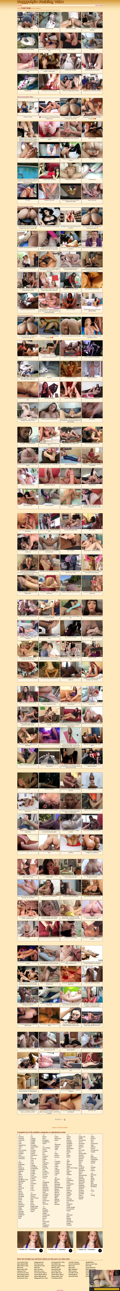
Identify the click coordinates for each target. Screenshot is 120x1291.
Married (57, 1182)
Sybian (81, 1198)
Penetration (70, 1184)
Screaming (82, 1140)
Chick (32, 1148)
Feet (44, 1154)
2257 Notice (60, 1290)
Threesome (94, 1143)
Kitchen (57, 1155)
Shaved (81, 1155)
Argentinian (22, 1145)
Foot (44, 1169)
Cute (31, 1188)
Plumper (69, 1194)
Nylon (68, 1157)
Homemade (46, 1215)
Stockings (82, 1182)
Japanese (58, 1144)
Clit (31, 1157)
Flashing (45, 1168)
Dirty (31, 1203)
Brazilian (21, 1206)
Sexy (80, 1152)
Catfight (32, 1140)
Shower (81, 1158)
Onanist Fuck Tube (23, 1272)
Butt (19, 1218)
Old (68, 1163)
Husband (45, 1226)
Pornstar (69, 1199)
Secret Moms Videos (57, 1274)
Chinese (33, 1150)
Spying (81, 1177)
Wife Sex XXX (55, 1267)
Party (68, 1182)
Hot (44, 1220)
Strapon (81, 1183)
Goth (44, 1192)
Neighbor (69, 1143)
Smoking (81, 1167)
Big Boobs (21, 1181)
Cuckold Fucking (74, 1262)
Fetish (44, 1158)
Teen (92, 1140)
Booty (20, 1199)
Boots (20, 1198)
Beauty (20, 1178)
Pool (68, 1197)
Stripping (81, 1185)
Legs (56, 1168)
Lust (56, 1175)
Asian (20, 1147)
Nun (68, 1153)
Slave (80, 1162)
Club (31, 1160)
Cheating (33, 1145)
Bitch (20, 1189)
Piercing (69, 1190)
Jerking (57, 1146)
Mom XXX (88, 1265)
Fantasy (45, 1151)
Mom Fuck (72, 1265)
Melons (57, 1192)
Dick (31, 1199)
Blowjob (21, 1194)
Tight (92, 1145)
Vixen (92, 1169)
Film (44, 1161)
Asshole (21, 1152)
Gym (44, 1202)
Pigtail (69, 1192)
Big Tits (20, 1183)
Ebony (45, 1137)
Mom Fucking (38, 1269)
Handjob (45, 1210)
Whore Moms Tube (22, 1265)
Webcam (93, 1175)
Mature (57, 1189)
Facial (44, 1149)
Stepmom (82, 1180)
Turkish (93, 1152)
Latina (56, 1166)
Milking (57, 1199)
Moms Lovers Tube (91, 1264)
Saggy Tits (82, 1137)
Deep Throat (34, 1198)
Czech (32, 1190)
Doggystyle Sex (39, 1262)
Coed (32, 1163)
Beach (20, 1176)
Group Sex (46, 1200)
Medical (57, 1191)
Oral (68, 1169)
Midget (57, 1196)
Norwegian (70, 1148)
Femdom (45, 1156)
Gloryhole (46, 1189)
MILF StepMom (73, 1269)
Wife (92, 1181)
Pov (68, 1202)
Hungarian (46, 1225)
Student (81, 1188)
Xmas (92, 1191)
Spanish (81, 1168)
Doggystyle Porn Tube (41, 1278)
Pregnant (69, 1204)
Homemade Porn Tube (58, 1262)
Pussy (68, 1210)
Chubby (32, 1152)
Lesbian (57, 1170)
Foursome (46, 1173)
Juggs (56, 1148)
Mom (56, 1202)
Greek (44, 1199)
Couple (32, 1172)
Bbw (19, 1173)
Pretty (68, 1205)
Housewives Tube (22, 1278)
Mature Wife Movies (40, 1276)
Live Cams (98, 5)
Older (68, 1166)
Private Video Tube (57, 1276)
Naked (69, 1137)
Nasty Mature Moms (23, 1274)
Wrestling (94, 1186)
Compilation (34, 1168)
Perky (68, 1187)
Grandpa (45, 1195)
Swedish (81, 1193)
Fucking (45, 1176)
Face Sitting (46, 1148)
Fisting (45, 1166)
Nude (68, 1150)
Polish (69, 1195)
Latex (56, 1165)
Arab (19, 1143)
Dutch (32, 1211)
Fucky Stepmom (90, 1267)
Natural (69, 1140)
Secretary (82, 1143)
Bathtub (20, 1171)
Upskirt (93, 1163)
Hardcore (45, 1211)
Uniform (93, 1161)
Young (93, 1195)
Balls (20, 1166)
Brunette (21, 1211)
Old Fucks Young (72, 1168)
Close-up (33, 1158)
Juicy (56, 1149)
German (45, 1185)
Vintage (93, 1167)
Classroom (33, 1155)
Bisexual (21, 1188)
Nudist (69, 1152)
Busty (20, 1216)
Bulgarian (21, 1214)
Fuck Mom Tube (73, 1272)
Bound (20, 1203)
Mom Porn (20, 1267)
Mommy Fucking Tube (58, 1265)
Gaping (45, 1184)
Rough (69, 1223)
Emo (44, 1138)
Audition (21, 1153)
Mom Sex (37, 1267)
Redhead (69, 1215)
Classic (32, 1153)
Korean (57, 1157)
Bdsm (20, 1174)
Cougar (32, 1170)
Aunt (19, 1155)
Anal (19, 1142)
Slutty (80, 1165)
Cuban (32, 1178)
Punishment (70, 1209)
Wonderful (94, 1185)
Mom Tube (72, 1267)
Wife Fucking (73, 1271)
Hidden (45, 1213)
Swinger (81, 1197)
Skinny (81, 1160)
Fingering (45, 1163)
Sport (80, 1173)
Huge (44, 1223)
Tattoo (92, 1137)
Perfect (69, 1185)
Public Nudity (71, 1207)
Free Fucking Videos (40, 1272)
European (46, 1140)
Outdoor (69, 1174)
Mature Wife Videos (23, 1276)
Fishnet (45, 1164)
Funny (44, 1178)
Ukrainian (94, 1158)
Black (20, 1191)
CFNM (32, 1143)
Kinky (56, 1154)
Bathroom (21, 1169)
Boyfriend (21, 1204)
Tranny (93, 1148)
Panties (69, 1179)
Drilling (32, 1209)
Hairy (44, 1208)
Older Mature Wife (22, 1264)
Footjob (45, 1171)
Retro (68, 1216)
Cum (31, 1182)
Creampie (33, 1177)
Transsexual (94, 1150)
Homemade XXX (56, 1269)
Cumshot (33, 1183)
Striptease (82, 1187)
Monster (57, 1204)
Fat (44, 1153)
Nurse (68, 1155)
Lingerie (57, 1173)
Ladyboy (57, 1163)
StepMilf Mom (90, 1262)
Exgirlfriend (46, 1142)
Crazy (32, 1175)
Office (68, 1161)
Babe (20, 1163)
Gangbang (46, 1182)
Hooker (45, 1216)
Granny (45, 1197)
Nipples (69, 1147)
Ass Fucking (22, 1150)
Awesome (21, 1158)
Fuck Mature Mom (56, 1278)
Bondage (21, 1196)
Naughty (69, 1142)
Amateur (21, 1137)
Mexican (57, 1194)
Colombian (33, 1167)
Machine (57, 1179)
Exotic (44, 1143)
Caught (32, 1142)
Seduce (81, 1145)
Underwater (94, 1159)
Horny (44, 1218)
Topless (93, 1147)
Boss (20, 1201)
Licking (57, 1171)
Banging (21, 1168)
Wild (92, 1183)
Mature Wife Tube (56, 1272)
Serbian (81, 1147)
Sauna (81, 1138)
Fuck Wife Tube (56, 1264)
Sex (80, 1148)
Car (31, 1137)
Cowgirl (32, 1173)
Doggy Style (34, 1206)
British (20, 1209)
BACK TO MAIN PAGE (60, 1127)
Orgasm (69, 1171)
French (45, 1174)
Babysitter (21, 1164)
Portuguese (70, 1200)
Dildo (32, 1201)
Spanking (82, 1170)
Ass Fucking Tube (22, 1262)
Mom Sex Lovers (39, 1271)
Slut (80, 1163)
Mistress (57, 1201)
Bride (20, 1208)
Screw (81, 1142)
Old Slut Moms (73, 1274)
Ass (19, 1148)
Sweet (81, 1195)
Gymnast (45, 1204)
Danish (32, 1196)
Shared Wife (82, 1153)
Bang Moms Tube (39, 1265)
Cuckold (33, 1180)
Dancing (33, 1194)
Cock (32, 1162)
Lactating (57, 1161)
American (21, 1140)
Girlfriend (45, 1187)
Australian (21, 1157)
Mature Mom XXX (22, 1269)
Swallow (81, 1192)
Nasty (68, 1138)
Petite (68, 1189)
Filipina (45, 1159)
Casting (32, 1138)
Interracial (58, 1138)
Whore (93, 1180)
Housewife (46, 1221)
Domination (34, 1208)
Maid (56, 1181)
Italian (56, 1140)
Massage (57, 1184)
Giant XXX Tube (73, 1276)
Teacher (93, 1138)
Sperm (81, 1172)
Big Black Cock (23, 1179)
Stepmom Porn (21, 1271)
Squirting (81, 1178)
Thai (92, 1142)
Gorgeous (46, 1190)
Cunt (31, 1185)
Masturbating (59, 1187)
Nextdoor (69, 1145)
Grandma (45, 1194)
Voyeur (93, 1170)
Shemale (81, 1157)
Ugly (92, 1156)
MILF (56, 1197)
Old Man (69, 1164)
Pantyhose (70, 1180)
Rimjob (69, 1220)
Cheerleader (34, 1147)
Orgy (68, 1173)
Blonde (20, 1193)
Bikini (20, 1186)
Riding (69, 1218)
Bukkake (21, 1213)
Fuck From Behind (74, 1264)
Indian (56, 1137)
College (32, 1165)
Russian (69, 1225)
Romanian (70, 1221)
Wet (92, 1176)
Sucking (81, 1190)
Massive (57, 1186)
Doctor (32, 1204)
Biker (20, 1184)
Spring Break (83, 1175)
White (92, 1178)
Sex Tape (82, 1150)
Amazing (21, 1138)
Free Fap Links (38, 1264)
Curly (32, 1187)
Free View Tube (56, 1271)
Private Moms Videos (40, 1274)
